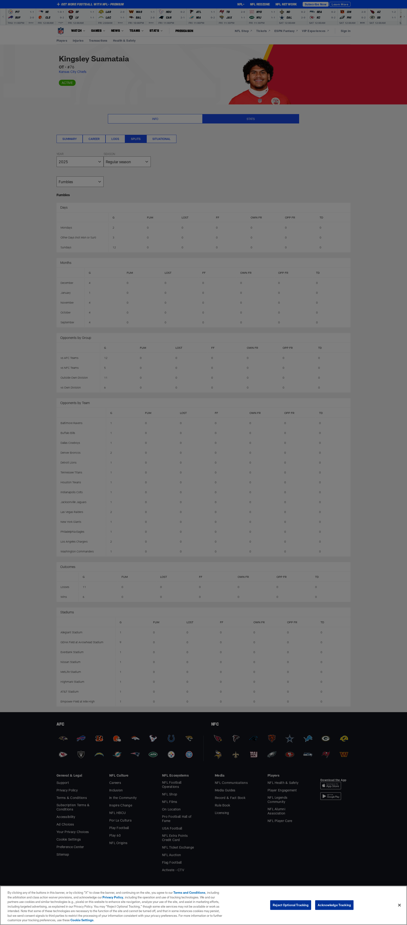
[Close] (399, 905)
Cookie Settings (82, 920)
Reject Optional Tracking (291, 905)
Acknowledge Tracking (334, 905)
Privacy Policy (112, 897)
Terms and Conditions (189, 892)
